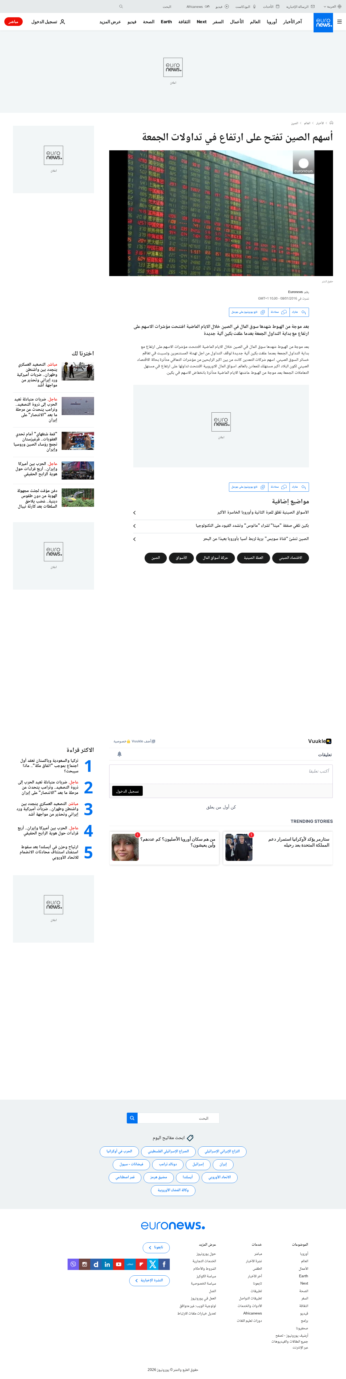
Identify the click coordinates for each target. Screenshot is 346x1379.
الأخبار (320, 123)
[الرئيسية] (331, 123)
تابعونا (257, 1283)
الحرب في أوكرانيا (119, 1151)
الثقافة (184, 21)
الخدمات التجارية (204, 1261)
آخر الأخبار (292, 21)
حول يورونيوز (206, 1254)
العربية (331, 6)
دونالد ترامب (168, 1164)
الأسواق (181, 558)
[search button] (121, 6)
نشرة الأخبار (254, 1261)
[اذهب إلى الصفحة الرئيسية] (323, 22)
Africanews (252, 1313)
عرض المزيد (207, 1245)
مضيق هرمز (158, 1177)
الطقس (257, 1269)
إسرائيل (198, 1164)
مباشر (13, 21)
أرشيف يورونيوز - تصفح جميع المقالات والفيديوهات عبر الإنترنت (289, 1342)
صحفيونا (302, 1328)
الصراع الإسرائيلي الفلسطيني (168, 1151)
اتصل (212, 1291)
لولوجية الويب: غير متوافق (197, 1306)
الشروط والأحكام (204, 1269)
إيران (223, 1164)
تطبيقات (256, 1291)
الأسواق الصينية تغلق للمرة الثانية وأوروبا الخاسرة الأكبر (263, 512)
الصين (294, 123)
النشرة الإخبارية (152, 1280)
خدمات (257, 1245)
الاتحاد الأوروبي (219, 1177)
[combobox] (148, 6)
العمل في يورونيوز (203, 1298)
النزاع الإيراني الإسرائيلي (222, 1151)
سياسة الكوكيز (206, 1276)
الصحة (148, 21)
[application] (221, 213)
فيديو (132, 21)
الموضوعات (300, 1245)
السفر (218, 21)
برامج (304, 1321)
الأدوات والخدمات (250, 1306)
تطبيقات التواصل (250, 1298)
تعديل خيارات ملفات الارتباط (196, 1313)
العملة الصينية (253, 558)
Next (202, 21)
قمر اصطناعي (125, 1177)
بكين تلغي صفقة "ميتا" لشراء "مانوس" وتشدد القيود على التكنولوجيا (252, 526)
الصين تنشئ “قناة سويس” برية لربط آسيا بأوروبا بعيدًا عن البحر (256, 539)
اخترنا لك (83, 353)
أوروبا (272, 21)
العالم (255, 21)
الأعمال (237, 21)
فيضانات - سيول (131, 1164)
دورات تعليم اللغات (249, 1321)
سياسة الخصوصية (203, 1283)
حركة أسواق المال (215, 558)
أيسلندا (188, 1177)
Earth (166, 21)
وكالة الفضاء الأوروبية (173, 1190)
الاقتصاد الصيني (290, 558)
